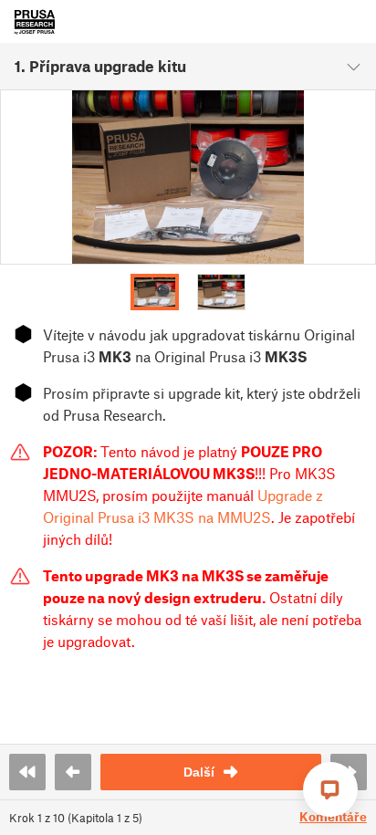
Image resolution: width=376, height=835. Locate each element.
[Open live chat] (330, 789)
